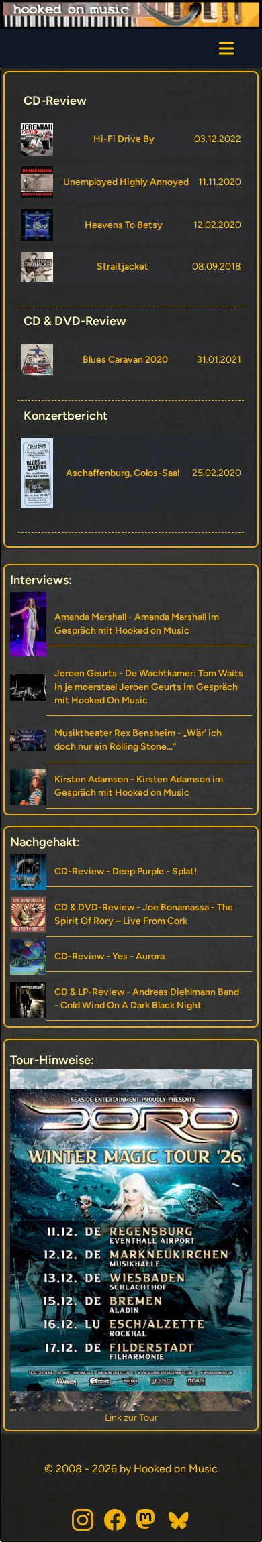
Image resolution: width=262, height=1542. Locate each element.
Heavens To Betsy (124, 225)
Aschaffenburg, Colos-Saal (122, 473)
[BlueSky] (179, 1520)
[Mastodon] (147, 1520)
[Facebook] (115, 1520)
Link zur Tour (197, 1417)
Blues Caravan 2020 (125, 359)
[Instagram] (82, 1520)
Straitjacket (122, 266)
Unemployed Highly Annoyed (126, 182)
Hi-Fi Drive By (124, 139)
